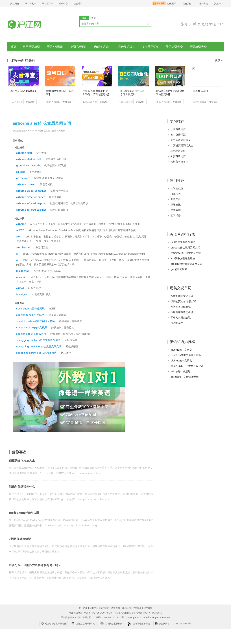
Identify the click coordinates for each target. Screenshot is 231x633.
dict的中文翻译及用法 (183, 242)
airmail (20, 287)
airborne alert (24, 152)
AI (17, 259)
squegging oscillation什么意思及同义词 (38, 346)
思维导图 (176, 209)
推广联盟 (148, 608)
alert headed (23, 247)
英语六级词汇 (79, 47)
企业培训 (78, 3)
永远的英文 (177, 322)
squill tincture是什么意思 (30, 308)
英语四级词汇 (55, 47)
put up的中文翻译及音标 (185, 376)
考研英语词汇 (103, 47)
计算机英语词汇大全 (182, 145)
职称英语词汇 (178, 150)
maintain (21, 277)
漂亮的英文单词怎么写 (183, 301)
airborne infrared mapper (31, 203)
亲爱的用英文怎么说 (182, 295)
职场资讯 (176, 204)
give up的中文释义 (181, 349)
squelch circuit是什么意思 (31, 333)
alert (18, 236)
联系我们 (126, 608)
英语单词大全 (198, 47)
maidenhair (22, 270)
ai (17, 253)
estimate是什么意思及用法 (186, 252)
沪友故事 (137, 608)
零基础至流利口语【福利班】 (60, 92)
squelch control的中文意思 (31, 327)
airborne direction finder (30, 196)
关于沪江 (83, 608)
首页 (13, 47)
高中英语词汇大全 (181, 139)
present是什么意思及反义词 (186, 263)
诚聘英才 (104, 608)
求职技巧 (176, 193)
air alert (20, 171)
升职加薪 (176, 199)
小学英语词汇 (178, 129)
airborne (21, 223)
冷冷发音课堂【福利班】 (23, 90)
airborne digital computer (31, 190)
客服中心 (94, 608)
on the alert (23, 178)
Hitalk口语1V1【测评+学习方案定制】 (170, 92)
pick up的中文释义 (181, 360)
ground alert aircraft (28, 165)
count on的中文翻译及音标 (186, 355)
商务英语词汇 (150, 47)
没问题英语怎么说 (181, 306)
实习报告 (176, 215)
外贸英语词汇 (178, 156)
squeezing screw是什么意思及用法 (36, 352)
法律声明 (115, 608)
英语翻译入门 (200, 90)
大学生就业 (177, 188)
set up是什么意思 (181, 371)
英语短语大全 (174, 47)
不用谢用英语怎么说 (182, 312)
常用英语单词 (31, 47)
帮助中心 (63, 3)
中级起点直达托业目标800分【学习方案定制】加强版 (96, 92)
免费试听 (30, 102)
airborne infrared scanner (31, 209)
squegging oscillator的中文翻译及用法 (38, 340)
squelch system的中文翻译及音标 (35, 321)
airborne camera (26, 184)
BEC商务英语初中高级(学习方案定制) (132, 92)
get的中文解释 (179, 269)
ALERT (20, 230)
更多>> (219, 60)
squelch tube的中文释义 (30, 314)
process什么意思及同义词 (185, 247)
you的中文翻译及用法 (183, 258)
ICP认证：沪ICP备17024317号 (108, 617)
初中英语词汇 (178, 134)
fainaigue (21, 294)
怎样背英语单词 (179, 161)
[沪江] (29, 24)
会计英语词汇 (126, 47)
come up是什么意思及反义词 (187, 365)
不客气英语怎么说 (181, 317)
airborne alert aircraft (28, 159)
